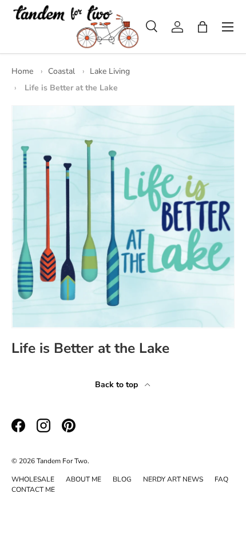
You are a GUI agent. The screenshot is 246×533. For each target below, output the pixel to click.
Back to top (117, 384)
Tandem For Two (62, 461)
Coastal (61, 71)
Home (22, 71)
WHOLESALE (32, 479)
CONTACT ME (33, 489)
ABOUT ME (83, 479)
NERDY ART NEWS (173, 479)
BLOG (122, 479)
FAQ (221, 479)
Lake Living (110, 71)
